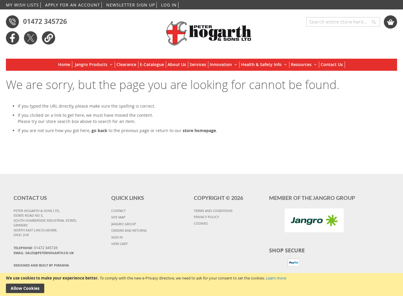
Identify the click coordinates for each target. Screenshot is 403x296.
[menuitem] (65, 64)
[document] (201, 284)
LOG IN (169, 5)
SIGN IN (117, 237)
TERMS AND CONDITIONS (213, 210)
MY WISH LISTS (22, 5)
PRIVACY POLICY (206, 217)
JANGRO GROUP (123, 224)
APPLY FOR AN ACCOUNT (72, 5)
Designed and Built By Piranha (41, 265)
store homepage (199, 130)
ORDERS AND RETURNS (129, 230)
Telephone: (36, 247)
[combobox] (343, 22)
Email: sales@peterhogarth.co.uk (44, 253)
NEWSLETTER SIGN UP (130, 5)
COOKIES (201, 223)
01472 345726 (45, 21)
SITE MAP (118, 217)
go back (99, 130)
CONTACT (118, 210)
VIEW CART (119, 243)
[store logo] (209, 30)
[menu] (201, 65)
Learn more (276, 278)
